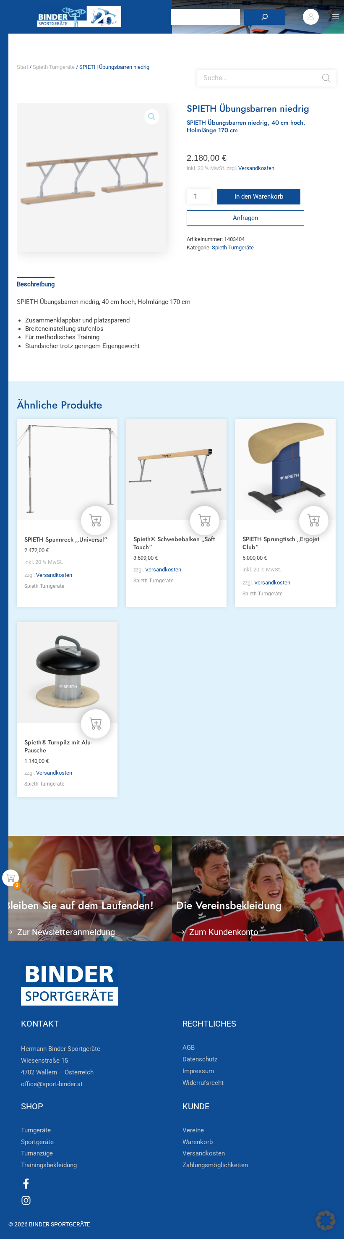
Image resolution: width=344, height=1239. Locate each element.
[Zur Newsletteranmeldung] (8, 932)
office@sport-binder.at (52, 1084)
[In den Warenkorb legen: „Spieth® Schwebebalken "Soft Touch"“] (204, 520)
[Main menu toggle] (335, 16)
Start (22, 67)
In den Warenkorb (259, 196)
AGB (188, 1047)
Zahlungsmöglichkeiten (215, 1165)
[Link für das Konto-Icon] (311, 17)
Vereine (193, 1130)
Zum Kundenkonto (223, 932)
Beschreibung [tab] (36, 284)
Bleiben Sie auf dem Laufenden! (79, 905)
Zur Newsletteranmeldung (66, 932)
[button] (151, 116)
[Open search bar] (201, 66)
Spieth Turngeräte (54, 67)
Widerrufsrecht (203, 1083)
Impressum (198, 1071)
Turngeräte (36, 1130)
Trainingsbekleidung (49, 1165)
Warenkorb (197, 1142)
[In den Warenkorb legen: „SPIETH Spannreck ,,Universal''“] (95, 520)
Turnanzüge (37, 1153)
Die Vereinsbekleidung (229, 905)
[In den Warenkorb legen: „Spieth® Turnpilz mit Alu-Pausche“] (95, 724)
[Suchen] (264, 17)
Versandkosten (256, 168)
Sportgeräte (37, 1142)
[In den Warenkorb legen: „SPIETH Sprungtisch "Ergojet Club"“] (313, 520)
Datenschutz (199, 1059)
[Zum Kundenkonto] (180, 932)
